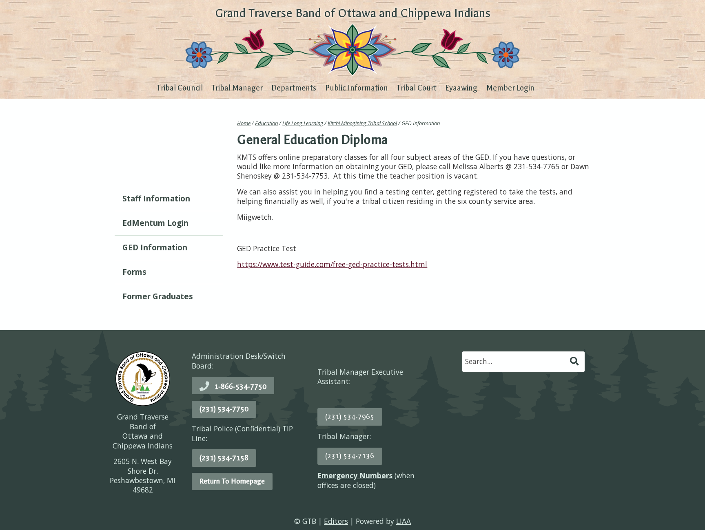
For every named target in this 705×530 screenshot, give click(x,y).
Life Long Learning (302, 123)
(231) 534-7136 (349, 456)
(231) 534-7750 (224, 409)
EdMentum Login (155, 223)
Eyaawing (461, 88)
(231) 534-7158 (224, 458)
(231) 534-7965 (349, 417)
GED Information (154, 247)
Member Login (510, 88)
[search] (515, 361)
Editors (336, 521)
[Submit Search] (575, 361)
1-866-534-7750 (240, 386)
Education (266, 123)
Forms (134, 272)
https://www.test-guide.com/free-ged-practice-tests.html (332, 264)
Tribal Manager (237, 88)
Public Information (356, 88)
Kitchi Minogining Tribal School (362, 123)
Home (244, 123)
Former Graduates (157, 296)
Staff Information (156, 198)
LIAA (403, 521)
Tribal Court (417, 88)
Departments (293, 88)
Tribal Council (180, 88)
